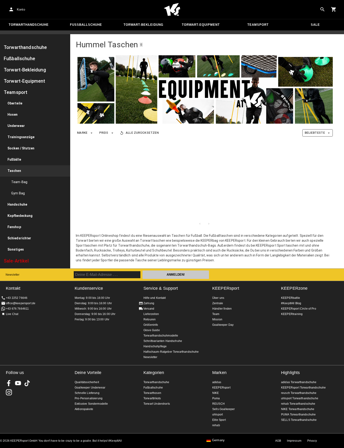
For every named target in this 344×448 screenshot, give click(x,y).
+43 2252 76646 (16, 298)
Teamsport (258, 24)
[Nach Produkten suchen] (322, 9)
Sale (315, 24)
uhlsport (217, 414)
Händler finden (222, 308)
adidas (216, 382)
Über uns (218, 298)
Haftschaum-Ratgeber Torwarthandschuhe (171, 351)
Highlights (290, 372)
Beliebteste (315, 132)
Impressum (294, 440)
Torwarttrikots (152, 398)
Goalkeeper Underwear (90, 387)
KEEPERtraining (292, 314)
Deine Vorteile (88, 372)
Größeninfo (150, 324)
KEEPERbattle (290, 298)
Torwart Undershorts (156, 403)
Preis (103, 132)
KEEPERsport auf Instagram (9, 392)
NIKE (215, 393)
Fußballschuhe (86, 24)
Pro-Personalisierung (88, 398)
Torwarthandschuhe (29, 24)
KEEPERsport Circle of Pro (298, 308)
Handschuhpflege (155, 346)
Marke (82, 132)
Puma (216, 398)
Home (172, 9)
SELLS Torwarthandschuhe (299, 420)
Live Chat (12, 314)
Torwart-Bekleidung (143, 24)
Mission (217, 319)
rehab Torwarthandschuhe (298, 403)
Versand (148, 308)
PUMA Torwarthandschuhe (298, 414)
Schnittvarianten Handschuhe (162, 341)
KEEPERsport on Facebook (9, 383)
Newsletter (13, 274)
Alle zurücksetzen (142, 132)
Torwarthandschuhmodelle (160, 335)
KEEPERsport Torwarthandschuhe (303, 387)
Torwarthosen (152, 393)
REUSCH (218, 403)
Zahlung (148, 303)
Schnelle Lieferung (87, 393)
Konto (21, 9)
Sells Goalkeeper (223, 409)
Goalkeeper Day (223, 324)
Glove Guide (151, 330)
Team (216, 314)
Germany (218, 440)
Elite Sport (219, 420)
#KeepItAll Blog (291, 303)
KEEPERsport (225, 288)
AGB (278, 440)
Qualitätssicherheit (87, 382)
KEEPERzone (294, 288)
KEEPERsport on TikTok (27, 383)
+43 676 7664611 (17, 308)
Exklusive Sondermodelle (91, 403)
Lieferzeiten (151, 314)
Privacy (312, 440)
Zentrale (217, 303)
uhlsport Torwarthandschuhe (299, 398)
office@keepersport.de (20, 303)
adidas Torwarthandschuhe (299, 382)
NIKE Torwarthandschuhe (297, 409)
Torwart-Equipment (201, 24)
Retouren (149, 319)
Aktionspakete (84, 409)
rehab (216, 425)
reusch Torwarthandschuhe (299, 393)
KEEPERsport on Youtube (18, 383)
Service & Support (160, 288)
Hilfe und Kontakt (154, 298)
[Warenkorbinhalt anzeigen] (333, 9)
